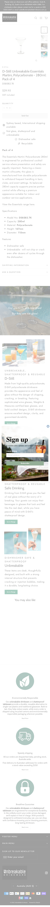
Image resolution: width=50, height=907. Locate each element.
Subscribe (25, 463)
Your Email (12, 451)
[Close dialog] (48, 426)
